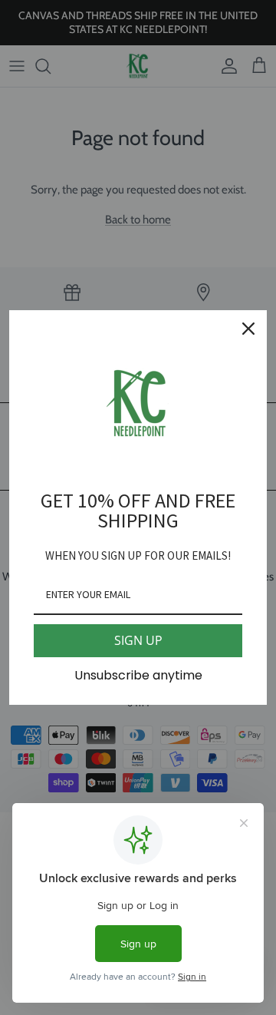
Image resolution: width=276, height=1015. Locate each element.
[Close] (248, 328)
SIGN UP (138, 640)
